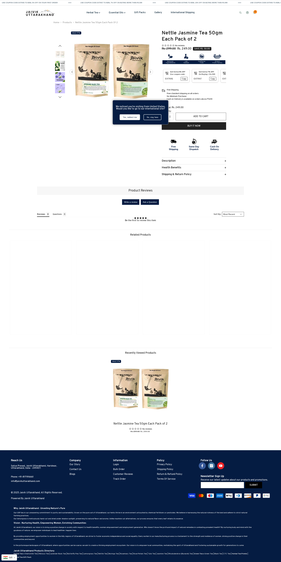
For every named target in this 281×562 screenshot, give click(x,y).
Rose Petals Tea (140, 554)
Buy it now (193, 126)
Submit (254, 485)
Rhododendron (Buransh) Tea (180, 554)
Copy (184, 79)
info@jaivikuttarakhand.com (25, 481)
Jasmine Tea (162, 554)
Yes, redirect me (130, 117)
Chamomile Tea (30, 554)
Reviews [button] (41, 214)
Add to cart (200, 116)
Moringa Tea (114, 554)
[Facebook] (202, 465)
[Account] (247, 12)
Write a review (130, 202)
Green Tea (208, 554)
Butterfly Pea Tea (74, 554)
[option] (111, 72)
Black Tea (218, 554)
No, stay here (152, 117)
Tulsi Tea (151, 554)
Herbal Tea (18, 554)
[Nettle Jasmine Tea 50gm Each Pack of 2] (140, 390)
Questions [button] (57, 214)
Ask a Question (150, 202)
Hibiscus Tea (44, 554)
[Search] (240, 12)
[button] (72, 71)
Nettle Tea (102, 554)
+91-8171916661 (26, 477)
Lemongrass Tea (90, 554)
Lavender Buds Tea (58, 554)
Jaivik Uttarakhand (34, 498)
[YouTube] (220, 465)
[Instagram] (211, 465)
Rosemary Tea (126, 554)
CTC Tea (227, 554)
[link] (41, 327)
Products (67, 23)
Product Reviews (140, 191)
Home (56, 23)
